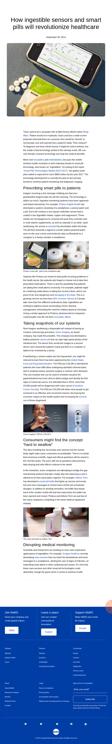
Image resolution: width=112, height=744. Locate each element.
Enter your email (81, 689)
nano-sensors (41, 557)
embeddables (55, 160)
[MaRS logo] (56, 732)
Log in (7, 662)
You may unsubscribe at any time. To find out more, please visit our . (89, 707)
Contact (8, 705)
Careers (76, 658)
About (7, 683)
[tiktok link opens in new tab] (86, 724)
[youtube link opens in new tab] (75, 724)
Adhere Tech (81, 478)
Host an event (78, 671)
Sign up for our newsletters (83, 683)
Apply (11, 630)
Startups (8, 648)
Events (75, 653)
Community (77, 648)
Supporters (77, 666)
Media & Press (10, 701)
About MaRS (9, 688)
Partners (42, 648)
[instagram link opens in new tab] (46, 724)
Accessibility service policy (49, 697)
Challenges (43, 662)
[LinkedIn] (88, 584)
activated (52, 226)
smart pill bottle (47, 481)
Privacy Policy (94, 708)
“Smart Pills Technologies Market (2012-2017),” (46, 171)
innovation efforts (62, 317)
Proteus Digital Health (69, 204)
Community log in (79, 675)
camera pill (44, 339)
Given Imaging (63, 332)
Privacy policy (44, 692)
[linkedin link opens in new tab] (61, 724)
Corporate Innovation (47, 666)
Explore (49, 632)
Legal (41, 683)
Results (7, 697)
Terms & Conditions (46, 688)
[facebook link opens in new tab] (30, 724)
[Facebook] (77, 584)
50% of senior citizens (63, 298)
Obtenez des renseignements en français (54, 701)
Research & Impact (12, 692)
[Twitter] (82, 584)
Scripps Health (70, 554)
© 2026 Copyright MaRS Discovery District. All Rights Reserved (56, 738)
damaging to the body (64, 295)
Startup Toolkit (10, 658)
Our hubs (76, 662)
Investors (42, 658)
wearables (39, 160)
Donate (82, 628)
